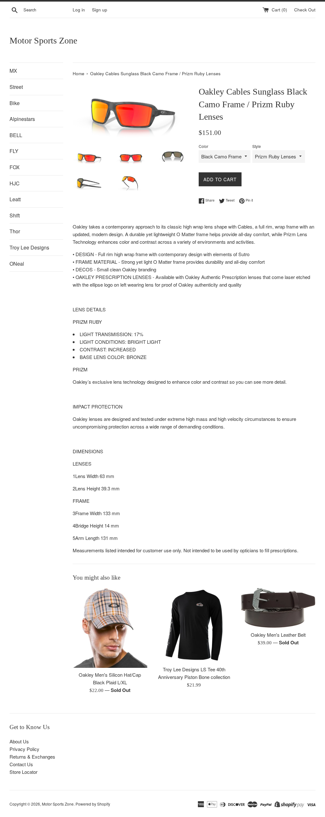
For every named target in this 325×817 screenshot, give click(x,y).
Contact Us (21, 764)
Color (203, 146)
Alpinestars (22, 119)
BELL (16, 135)
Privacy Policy (24, 749)
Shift (15, 215)
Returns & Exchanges (32, 756)
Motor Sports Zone (43, 40)
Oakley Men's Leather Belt (278, 634)
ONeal (17, 263)
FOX (15, 167)
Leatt (15, 199)
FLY (14, 151)
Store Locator (23, 771)
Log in (79, 10)
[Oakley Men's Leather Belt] (278, 608)
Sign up (99, 10)
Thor (15, 231)
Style (256, 146)
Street (16, 86)
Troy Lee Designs (29, 247)
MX (13, 70)
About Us (19, 741)
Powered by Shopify (93, 804)
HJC (15, 183)
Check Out (304, 10)
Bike (15, 103)
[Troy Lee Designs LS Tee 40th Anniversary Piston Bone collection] (194, 625)
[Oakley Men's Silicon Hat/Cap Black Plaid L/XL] (110, 628)
